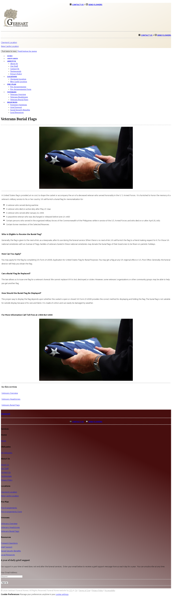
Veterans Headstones (19, 97)
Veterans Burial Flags (19, 100)
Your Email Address (9, 572)
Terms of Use (84, 590)
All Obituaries (6, 452)
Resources (12, 102)
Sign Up (4, 583)
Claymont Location (9, 42)
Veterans (11, 92)
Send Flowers (95, 4)
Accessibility (110, 590)
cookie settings (62, 594)
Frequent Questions (18, 105)
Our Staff (14, 66)
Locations (12, 77)
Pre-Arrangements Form (20, 89)
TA (76, 590)
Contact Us (78, 4)
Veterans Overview (18, 95)
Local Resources (17, 113)
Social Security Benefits (20, 110)
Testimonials (15, 71)
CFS (71, 590)
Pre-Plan (11, 84)
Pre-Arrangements (18, 87)
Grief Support (16, 107)
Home (3, 441)
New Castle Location (10, 46)
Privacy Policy (6, 480)
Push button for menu (27, 51)
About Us (11, 61)
